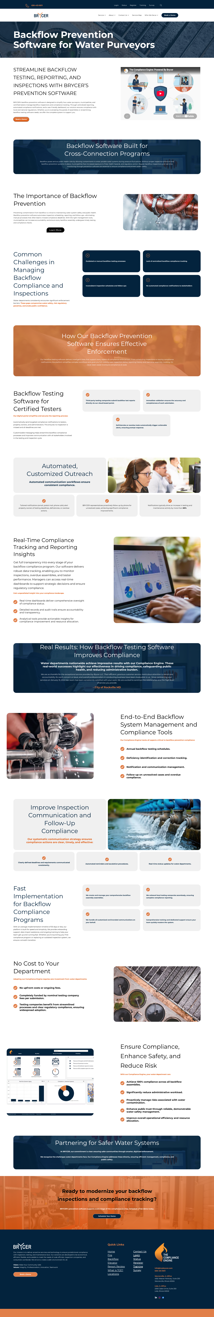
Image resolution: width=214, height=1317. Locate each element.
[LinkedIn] (156, 1297)
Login (136, 1255)
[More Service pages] (105, 15)
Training (138, 1266)
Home (111, 1251)
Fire (110, 1255)
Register (138, 1262)
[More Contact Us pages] (128, 15)
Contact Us (139, 1251)
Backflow (113, 1259)
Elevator (112, 1262)
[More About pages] (114, 15)
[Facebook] (163, 1297)
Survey (137, 1270)
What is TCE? (115, 1270)
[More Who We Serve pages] (157, 15)
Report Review (116, 1266)
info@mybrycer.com (164, 1268)
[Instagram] (159, 1297)
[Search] (161, 5)
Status (137, 1259)
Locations (113, 1274)
